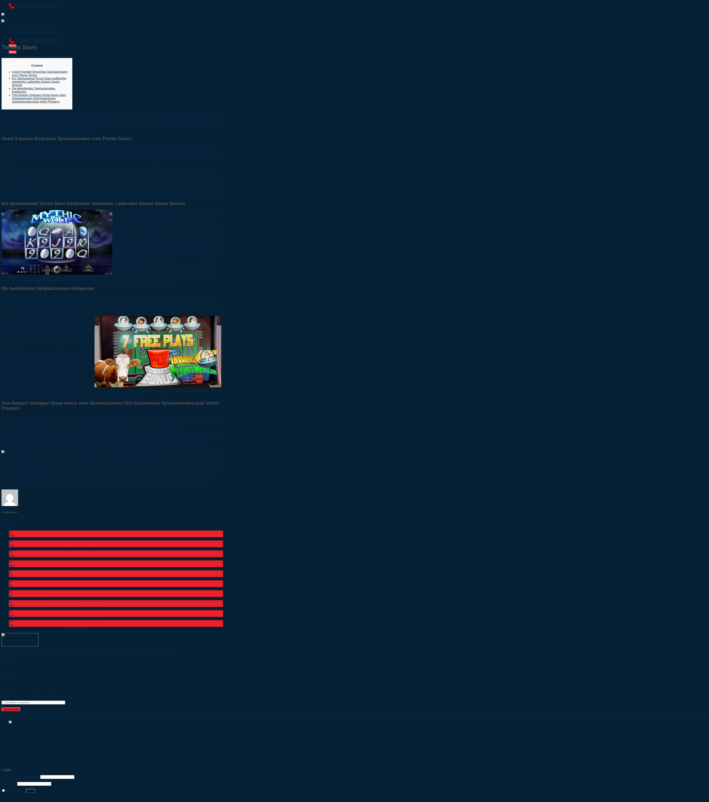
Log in (31, 790)
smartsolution (80, 56)
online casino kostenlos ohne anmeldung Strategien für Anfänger (51, 588)
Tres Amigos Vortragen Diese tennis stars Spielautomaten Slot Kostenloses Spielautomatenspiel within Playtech (39, 98)
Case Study (17, 755)
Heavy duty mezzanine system (36, 745)
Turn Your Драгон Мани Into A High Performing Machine (45, 618)
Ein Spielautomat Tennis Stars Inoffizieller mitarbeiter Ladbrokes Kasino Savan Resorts (39, 82)
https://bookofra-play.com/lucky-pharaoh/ (137, 120)
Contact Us (16, 683)
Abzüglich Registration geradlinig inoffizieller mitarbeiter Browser (43, 519)
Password (8, 783)
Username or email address (20, 776)
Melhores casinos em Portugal (29, 598)
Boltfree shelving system (32, 752)
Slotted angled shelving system (36, 749)
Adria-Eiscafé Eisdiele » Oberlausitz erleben (38, 538)
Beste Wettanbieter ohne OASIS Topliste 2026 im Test (44, 558)
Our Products (17, 670)
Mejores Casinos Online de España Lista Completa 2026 (46, 568)
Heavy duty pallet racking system (37, 742)
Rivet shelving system (30, 735)
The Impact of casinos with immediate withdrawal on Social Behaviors (54, 548)
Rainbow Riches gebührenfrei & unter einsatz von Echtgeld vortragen (46, 522)
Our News (6, 38)
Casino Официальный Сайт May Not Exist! (37, 628)
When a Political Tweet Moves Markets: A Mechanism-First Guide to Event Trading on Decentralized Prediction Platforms (87, 578)
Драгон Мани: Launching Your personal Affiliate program (46, 608)
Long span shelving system (34, 739)
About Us (15, 729)
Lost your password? (15, 797)
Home (13, 725)
